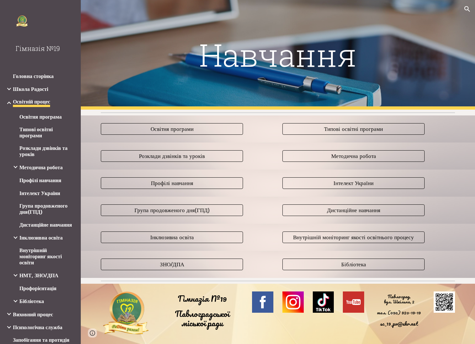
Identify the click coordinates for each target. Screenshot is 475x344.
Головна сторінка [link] (33, 76)
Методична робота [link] (41, 167)
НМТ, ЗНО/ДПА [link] (38, 275)
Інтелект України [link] (39, 193)
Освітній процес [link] (31, 102)
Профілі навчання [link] (40, 180)
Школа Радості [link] (30, 89)
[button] (467, 9)
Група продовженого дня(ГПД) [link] (43, 209)
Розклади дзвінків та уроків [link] (43, 151)
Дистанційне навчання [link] (45, 225)
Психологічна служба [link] (37, 327)
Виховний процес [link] (33, 314)
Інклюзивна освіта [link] (41, 238)
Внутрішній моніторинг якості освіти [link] (40, 256)
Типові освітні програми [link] (36, 132)
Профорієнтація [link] (38, 288)
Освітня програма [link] (40, 117)
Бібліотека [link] (31, 301)
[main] (277, 55)
